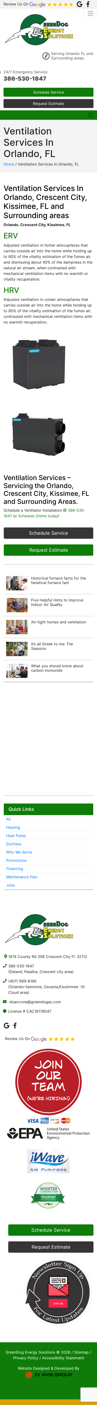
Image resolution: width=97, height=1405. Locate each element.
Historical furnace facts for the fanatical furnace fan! (58, 580)
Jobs (10, 885)
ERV (11, 235)
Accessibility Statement (63, 1357)
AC (8, 819)
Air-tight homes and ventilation (58, 622)
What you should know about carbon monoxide (57, 668)
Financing (14, 868)
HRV (11, 290)
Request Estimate (48, 103)
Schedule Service (48, 92)
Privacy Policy (25, 1357)
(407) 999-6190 (22, 981)
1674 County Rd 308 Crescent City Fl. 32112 (47, 956)
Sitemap (81, 1352)
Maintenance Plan (21, 876)
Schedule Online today (38, 516)
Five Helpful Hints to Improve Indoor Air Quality (57, 602)
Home (9, 164)
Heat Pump (16, 835)
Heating (13, 827)
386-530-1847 (25, 78)
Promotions (16, 860)
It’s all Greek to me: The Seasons (52, 646)
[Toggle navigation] (90, 13)
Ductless (13, 843)
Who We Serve (19, 852)
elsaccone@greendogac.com (35, 1001)
